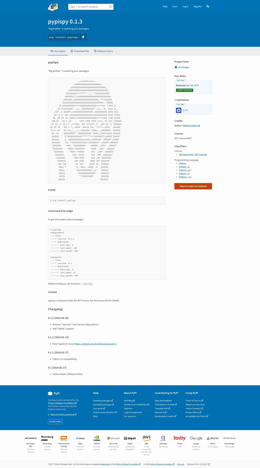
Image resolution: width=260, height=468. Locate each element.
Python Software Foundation (61, 403)
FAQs (95, 416)
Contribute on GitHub (165, 404)
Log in (185, 6)
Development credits (164, 416)
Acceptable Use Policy (196, 416)
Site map (180, 464)
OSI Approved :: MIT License (193, 154)
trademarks (105, 464)
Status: (62, 414)
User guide (98, 408)
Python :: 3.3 (185, 177)
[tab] (58, 51)
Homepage (183, 67)
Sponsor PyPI (161, 412)
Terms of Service (193, 400)
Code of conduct (193, 408)
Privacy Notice (192, 412)
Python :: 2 (184, 166)
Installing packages (102, 400)
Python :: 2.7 (185, 170)
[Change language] (208, 6)
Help (165, 6)
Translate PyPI (161, 408)
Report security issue (195, 404)
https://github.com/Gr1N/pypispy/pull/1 (95, 344)
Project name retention (103, 412)
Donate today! (55, 421)
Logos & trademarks (133, 412)
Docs (174, 6)
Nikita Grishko (190, 125)
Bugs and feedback (163, 400)
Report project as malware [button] (193, 186)
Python (182, 163)
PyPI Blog (128, 400)
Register (197, 6)
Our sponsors (130, 416)
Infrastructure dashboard (135, 404)
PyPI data (180, 80)
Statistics (128, 408)
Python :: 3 (184, 173)
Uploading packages (102, 404)
